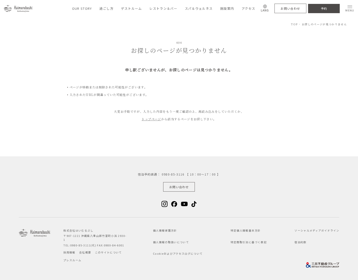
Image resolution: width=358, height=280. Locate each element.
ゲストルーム (131, 8)
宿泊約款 (300, 242)
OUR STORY (82, 8)
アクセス (248, 8)
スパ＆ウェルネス (199, 8)
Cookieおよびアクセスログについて (178, 253)
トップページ (151, 119)
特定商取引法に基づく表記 (249, 242)
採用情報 (69, 252)
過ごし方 (106, 8)
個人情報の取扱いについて (171, 242)
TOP (294, 24)
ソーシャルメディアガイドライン (316, 230)
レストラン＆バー (163, 8)
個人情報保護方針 (165, 230)
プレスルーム (72, 260)
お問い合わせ (290, 8)
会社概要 (85, 252)
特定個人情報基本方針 (246, 230)
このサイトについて (108, 252)
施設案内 (227, 8)
